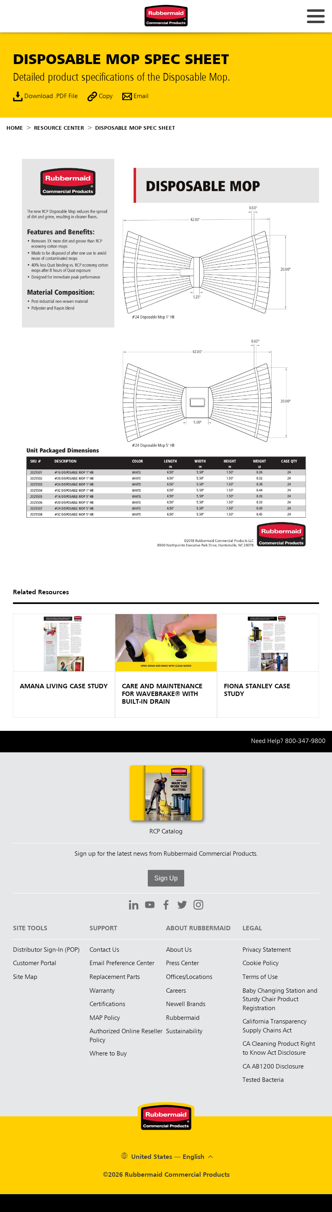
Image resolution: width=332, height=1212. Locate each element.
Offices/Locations (189, 977)
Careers (176, 991)
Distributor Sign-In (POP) (46, 950)
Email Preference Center (121, 963)
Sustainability (184, 1031)
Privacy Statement (267, 950)
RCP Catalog (166, 832)
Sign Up (166, 878)
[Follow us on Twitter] (182, 905)
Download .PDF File (50, 97)
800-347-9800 (305, 741)
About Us (179, 950)
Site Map (25, 977)
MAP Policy (104, 1018)
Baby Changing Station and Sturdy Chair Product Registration (280, 1000)
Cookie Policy (261, 963)
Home (14, 128)
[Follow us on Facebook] (166, 905)
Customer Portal (34, 963)
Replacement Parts (114, 977)
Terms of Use (260, 977)
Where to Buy (108, 1054)
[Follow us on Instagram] (198, 905)
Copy (105, 97)
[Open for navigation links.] (316, 16)
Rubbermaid (183, 1018)
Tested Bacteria (263, 1080)
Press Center (182, 963)
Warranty (102, 991)
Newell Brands (185, 1004)
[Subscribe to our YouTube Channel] (150, 905)
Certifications (107, 1004)
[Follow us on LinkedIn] (133, 905)
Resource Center (59, 128)
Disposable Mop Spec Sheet (135, 128)
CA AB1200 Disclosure (273, 1067)
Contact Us (104, 950)
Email (140, 97)
